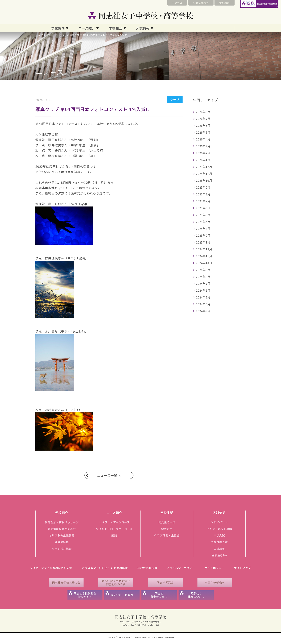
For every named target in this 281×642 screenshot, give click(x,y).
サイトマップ (242, 568)
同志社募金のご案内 (159, 594)
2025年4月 (203, 222)
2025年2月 (203, 235)
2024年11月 (204, 256)
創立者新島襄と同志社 (62, 529)
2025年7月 (203, 201)
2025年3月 (203, 229)
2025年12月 (204, 167)
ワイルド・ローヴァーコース (114, 529)
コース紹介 (86, 28)
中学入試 (219, 535)
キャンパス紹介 (62, 549)
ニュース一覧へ (109, 475)
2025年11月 (204, 174)
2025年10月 (204, 180)
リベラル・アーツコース (114, 522)
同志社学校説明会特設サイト (85, 594)
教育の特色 (62, 542)
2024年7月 (203, 283)
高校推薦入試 (219, 542)
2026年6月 (203, 125)
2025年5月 (203, 215)
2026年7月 (203, 119)
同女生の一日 (166, 522)
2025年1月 (203, 242)
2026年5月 (203, 132)
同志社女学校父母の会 (66, 582)
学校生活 (115, 28)
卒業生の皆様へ (215, 582)
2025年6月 (203, 208)
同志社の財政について (196, 594)
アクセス (177, 3)
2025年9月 (203, 187)
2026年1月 (203, 160)
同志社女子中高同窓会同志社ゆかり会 (116, 582)
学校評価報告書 (147, 568)
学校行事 (166, 529)
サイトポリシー (214, 568)
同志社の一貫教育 (122, 595)
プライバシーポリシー (181, 568)
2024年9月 (203, 270)
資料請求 (224, 3)
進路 (114, 535)
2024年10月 (204, 263)
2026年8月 (203, 112)
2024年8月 (203, 277)
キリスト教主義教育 (61, 535)
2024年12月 (204, 249)
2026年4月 (203, 139)
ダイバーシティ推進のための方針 (51, 568)
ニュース (60, 35)
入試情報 (143, 28)
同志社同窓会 (165, 582)
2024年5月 (203, 297)
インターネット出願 (219, 529)
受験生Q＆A (219, 555)
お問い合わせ (201, 3)
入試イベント (219, 522)
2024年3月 (203, 311)
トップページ (42, 35)
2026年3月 (203, 146)
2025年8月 (203, 194)
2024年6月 (203, 290)
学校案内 (58, 28)
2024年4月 (203, 304)
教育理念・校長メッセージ (62, 522)
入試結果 (219, 549)
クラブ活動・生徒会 (166, 535)
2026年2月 (203, 153)
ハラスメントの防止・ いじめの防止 (105, 568)
